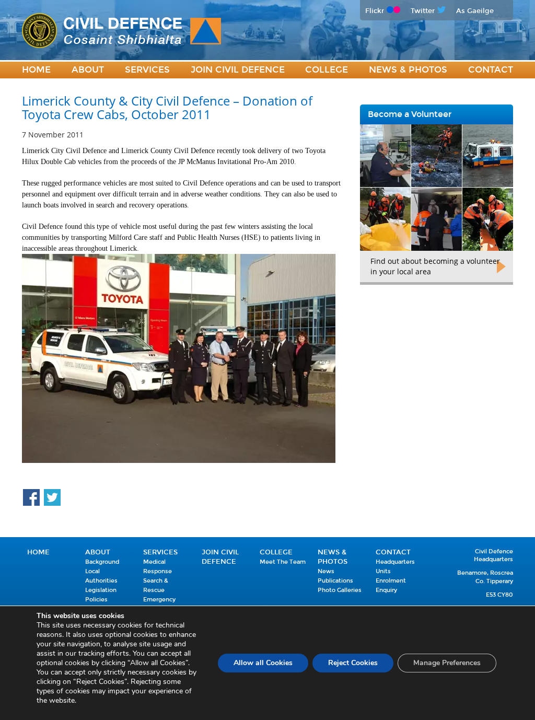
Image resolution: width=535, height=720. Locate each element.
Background (102, 562)
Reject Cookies (353, 663)
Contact (490, 69)
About (88, 69)
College (326, 69)
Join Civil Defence (238, 69)
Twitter (423, 11)
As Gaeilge (475, 11)
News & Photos (408, 69)
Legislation (101, 590)
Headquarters (395, 562)
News (326, 571)
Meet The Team (283, 562)
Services (147, 69)
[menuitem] (36, 70)
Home (36, 69)
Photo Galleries (340, 590)
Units (383, 571)
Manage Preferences (447, 663)
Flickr (374, 11)
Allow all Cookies (263, 663)
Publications (335, 580)
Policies (96, 599)
